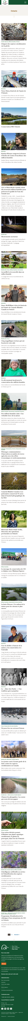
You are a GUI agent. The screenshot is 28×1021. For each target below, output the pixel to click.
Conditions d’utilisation (11, 1016)
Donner (4, 963)
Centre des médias (5, 984)
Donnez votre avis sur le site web (9, 974)
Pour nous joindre (5, 980)
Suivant (16, 934)
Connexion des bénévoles (7, 990)
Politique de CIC (3, 1016)
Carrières (3, 982)
